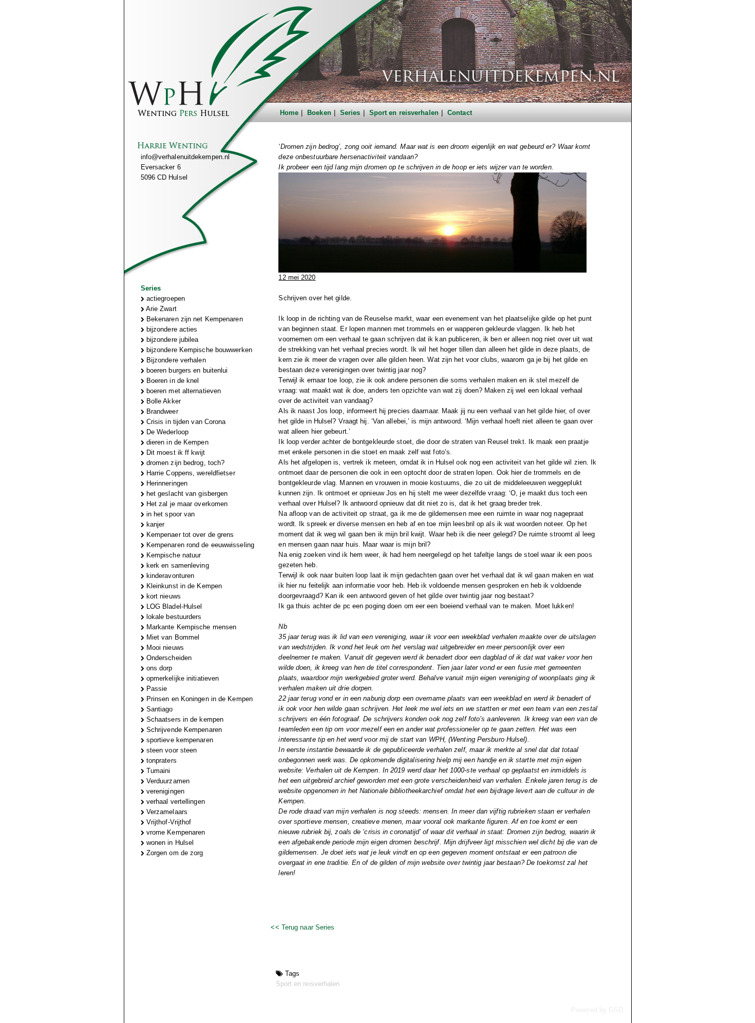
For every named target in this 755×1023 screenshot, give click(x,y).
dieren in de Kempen (176, 442)
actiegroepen (164, 298)
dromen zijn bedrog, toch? (184, 463)
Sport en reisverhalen (404, 113)
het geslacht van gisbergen (186, 493)
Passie (155, 688)
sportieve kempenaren (178, 740)
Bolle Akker (162, 401)
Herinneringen (165, 483)
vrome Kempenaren (174, 832)
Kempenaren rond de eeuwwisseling (199, 545)
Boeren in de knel (171, 380)
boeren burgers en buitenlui (186, 370)
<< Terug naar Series (302, 927)
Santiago (158, 709)
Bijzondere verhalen (175, 360)
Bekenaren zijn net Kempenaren (193, 319)
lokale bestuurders (173, 617)
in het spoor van (169, 514)
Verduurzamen (167, 781)
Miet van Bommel (172, 637)
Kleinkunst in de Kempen (183, 586)
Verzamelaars (165, 812)
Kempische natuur (172, 555)
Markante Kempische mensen (190, 627)
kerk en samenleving (176, 565)
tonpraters (160, 760)
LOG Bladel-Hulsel (173, 606)
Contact (459, 113)
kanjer (154, 524)
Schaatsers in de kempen (183, 719)
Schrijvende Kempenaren (183, 730)
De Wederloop (166, 432)
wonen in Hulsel (169, 842)
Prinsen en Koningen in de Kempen (198, 699)
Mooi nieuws (164, 647)
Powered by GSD (597, 1010)
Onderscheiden (168, 658)
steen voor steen (170, 750)
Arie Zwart (160, 309)
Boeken (319, 113)
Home (289, 113)
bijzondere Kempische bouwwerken (198, 350)
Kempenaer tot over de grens (189, 534)
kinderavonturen (169, 576)
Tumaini (157, 771)
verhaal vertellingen (174, 801)
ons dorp (158, 668)
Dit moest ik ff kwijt (174, 452)
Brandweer (161, 411)
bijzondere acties (171, 329)
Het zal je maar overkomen (186, 504)
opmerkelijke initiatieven (181, 678)
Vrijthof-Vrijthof (168, 822)
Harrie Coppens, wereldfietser (189, 473)
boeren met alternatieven (182, 391)
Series (350, 113)
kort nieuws (162, 596)
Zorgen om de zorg (173, 853)
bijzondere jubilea (171, 339)
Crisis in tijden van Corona (185, 422)
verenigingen (164, 791)
